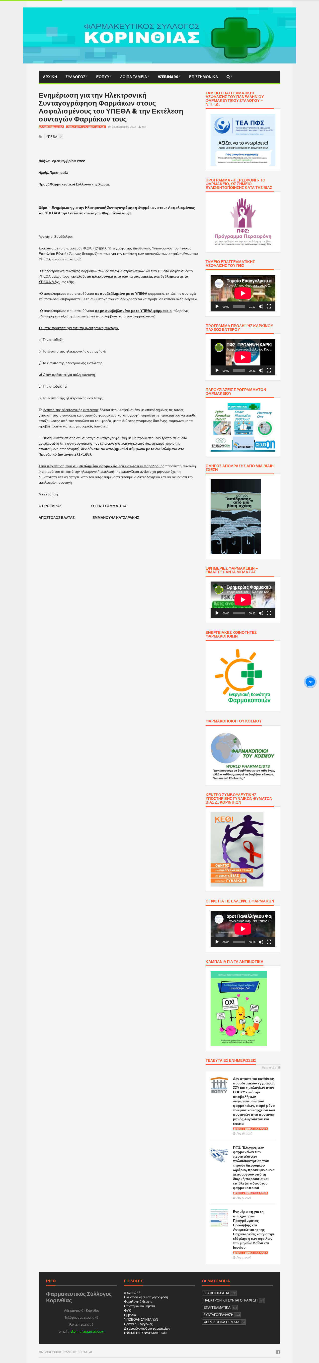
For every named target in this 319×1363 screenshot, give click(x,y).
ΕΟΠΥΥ (102, 77)
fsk (144, 126)
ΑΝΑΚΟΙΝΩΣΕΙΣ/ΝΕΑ (51, 127)
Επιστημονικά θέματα (139, 1306)
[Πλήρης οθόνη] (268, 306)
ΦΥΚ (127, 1310)
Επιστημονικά (203, 77)
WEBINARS (168, 77)
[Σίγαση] (260, 306)
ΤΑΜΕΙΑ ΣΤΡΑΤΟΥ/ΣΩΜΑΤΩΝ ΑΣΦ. (85, 127)
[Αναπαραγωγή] (217, 306)
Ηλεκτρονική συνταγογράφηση (146, 1297)
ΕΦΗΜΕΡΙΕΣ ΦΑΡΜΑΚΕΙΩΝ (145, 1333)
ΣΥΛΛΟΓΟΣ (75, 77)
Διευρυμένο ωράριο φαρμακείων (147, 1328)
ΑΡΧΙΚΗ (50, 77)
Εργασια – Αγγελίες (138, 1324)
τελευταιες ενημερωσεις (231, 1061)
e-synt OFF (132, 1293)
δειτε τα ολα (269, 1067)
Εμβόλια (130, 1315)
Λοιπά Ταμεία (133, 77)
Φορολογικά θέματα (138, 1302)
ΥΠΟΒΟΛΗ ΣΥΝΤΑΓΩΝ (141, 1319)
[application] (243, 293)
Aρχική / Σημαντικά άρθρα (251, 1129)
